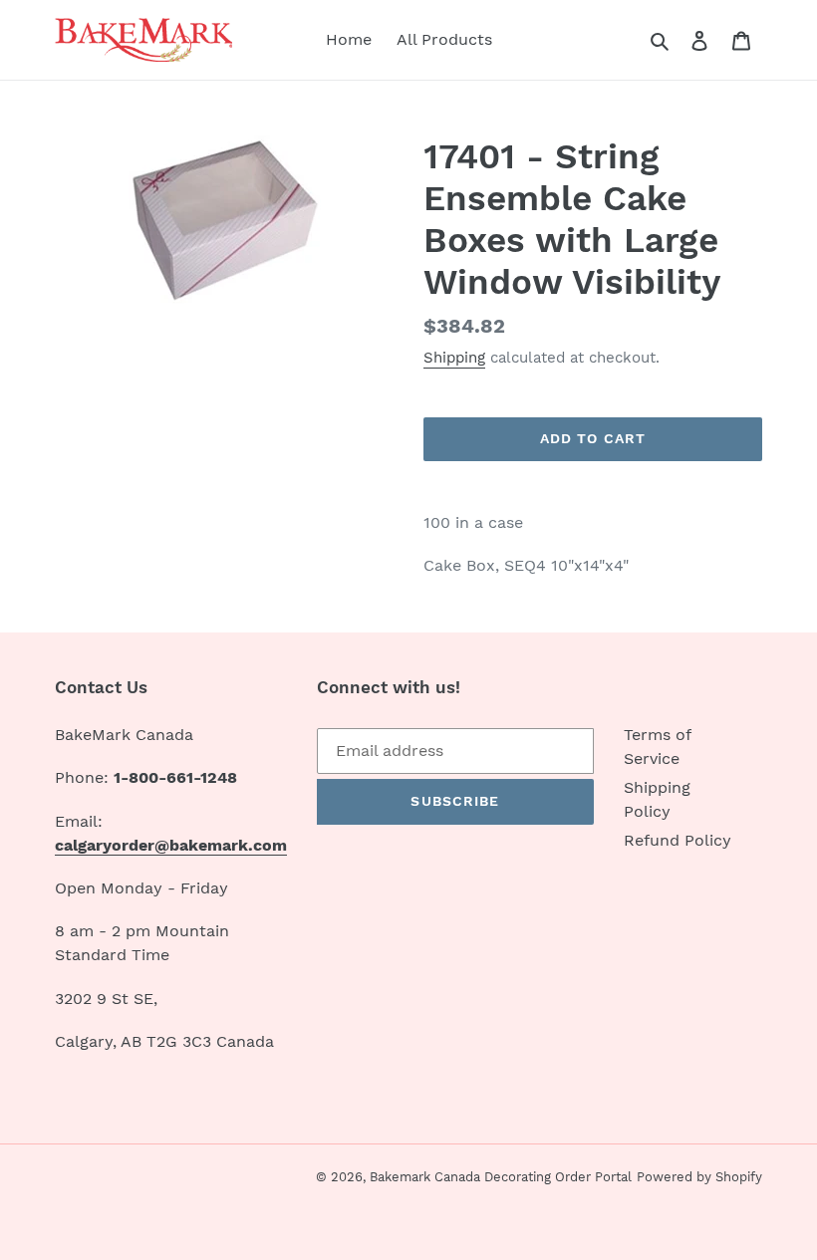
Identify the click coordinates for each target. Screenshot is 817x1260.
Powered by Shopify (699, 1176)
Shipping (454, 358)
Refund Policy (677, 840)
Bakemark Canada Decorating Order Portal (501, 1176)
